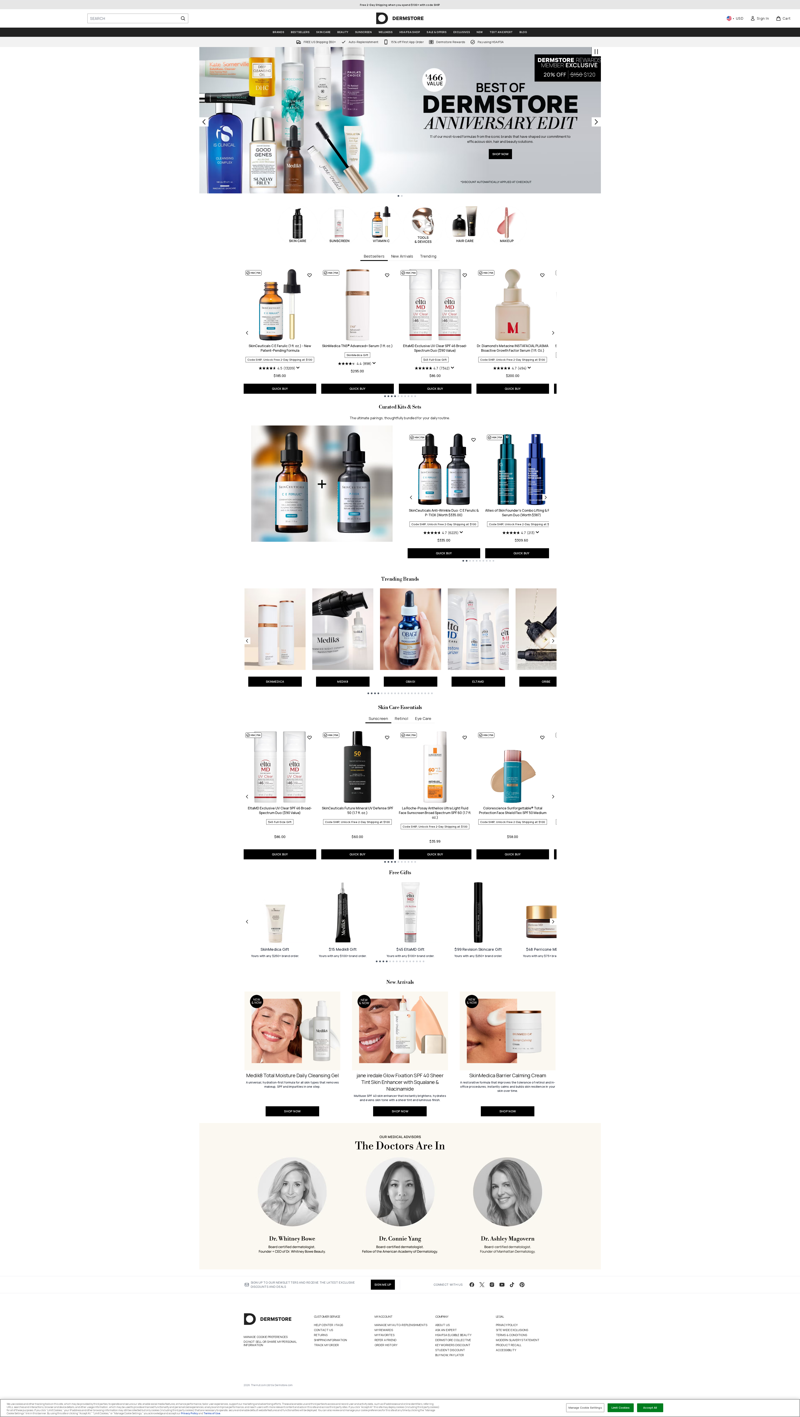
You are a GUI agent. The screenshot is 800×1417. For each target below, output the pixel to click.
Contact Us (323, 1330)
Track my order (326, 1345)
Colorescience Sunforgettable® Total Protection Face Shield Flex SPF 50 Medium (513, 810)
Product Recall (509, 1345)
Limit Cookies (621, 1407)
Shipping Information (330, 1340)
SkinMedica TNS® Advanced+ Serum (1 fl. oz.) (357, 346)
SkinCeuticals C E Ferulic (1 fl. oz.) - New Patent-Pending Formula (280, 348)
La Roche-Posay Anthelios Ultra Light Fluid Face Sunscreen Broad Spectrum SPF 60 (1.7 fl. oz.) (435, 813)
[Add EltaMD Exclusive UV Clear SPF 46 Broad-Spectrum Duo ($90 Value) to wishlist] (465, 275)
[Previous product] (411, 497)
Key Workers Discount (453, 1345)
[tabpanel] (400, 332)
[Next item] (553, 333)
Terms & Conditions (511, 1335)
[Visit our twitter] (482, 1285)
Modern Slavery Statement (518, 1340)
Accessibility (506, 1350)
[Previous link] (247, 641)
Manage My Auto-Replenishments (401, 1325)
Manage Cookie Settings (585, 1407)
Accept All (650, 1407)
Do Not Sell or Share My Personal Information (270, 1343)
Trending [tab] (428, 256)
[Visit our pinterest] (522, 1285)
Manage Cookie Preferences (266, 1337)
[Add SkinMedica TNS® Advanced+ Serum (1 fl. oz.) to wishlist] (387, 275)
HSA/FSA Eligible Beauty (453, 1335)
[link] (760, 18)
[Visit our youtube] (502, 1285)
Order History (386, 1345)
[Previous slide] (204, 121)
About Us (442, 1325)
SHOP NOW (500, 154)
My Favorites (384, 1335)
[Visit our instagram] (492, 1285)
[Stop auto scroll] (596, 51)
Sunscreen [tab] (378, 718)
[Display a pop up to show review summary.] (298, 368)
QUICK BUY (280, 389)
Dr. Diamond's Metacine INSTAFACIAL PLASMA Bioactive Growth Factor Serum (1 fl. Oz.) (512, 348)
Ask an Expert (446, 1330)
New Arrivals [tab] (402, 256)
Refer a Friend (386, 1340)
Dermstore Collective (453, 1340)
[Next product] (545, 497)
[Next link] (553, 641)
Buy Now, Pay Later (449, 1355)
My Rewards (384, 1330)
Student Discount (450, 1350)
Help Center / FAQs (328, 1325)
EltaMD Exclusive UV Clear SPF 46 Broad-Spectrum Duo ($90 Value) (435, 348)
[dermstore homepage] (400, 18)
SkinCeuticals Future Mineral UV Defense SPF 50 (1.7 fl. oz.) (357, 810)
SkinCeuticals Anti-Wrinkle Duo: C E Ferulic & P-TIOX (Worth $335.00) (444, 512)
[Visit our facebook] (472, 1285)
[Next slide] (596, 121)
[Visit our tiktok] (512, 1285)
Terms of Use (212, 1413)
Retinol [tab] (401, 718)
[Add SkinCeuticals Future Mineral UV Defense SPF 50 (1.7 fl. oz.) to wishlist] (387, 737)
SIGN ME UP (382, 1285)
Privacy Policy (507, 1325)
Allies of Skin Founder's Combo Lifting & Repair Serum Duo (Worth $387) (521, 512)
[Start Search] (183, 18)
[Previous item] (247, 333)
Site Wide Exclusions (512, 1330)
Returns (321, 1335)
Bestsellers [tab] (374, 256)
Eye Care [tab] (423, 718)
